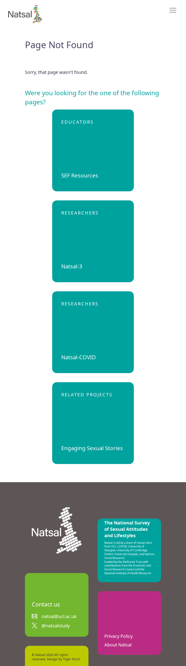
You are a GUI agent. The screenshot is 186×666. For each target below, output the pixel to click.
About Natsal (118, 645)
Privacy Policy (118, 636)
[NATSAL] (25, 14)
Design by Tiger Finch (63, 659)
